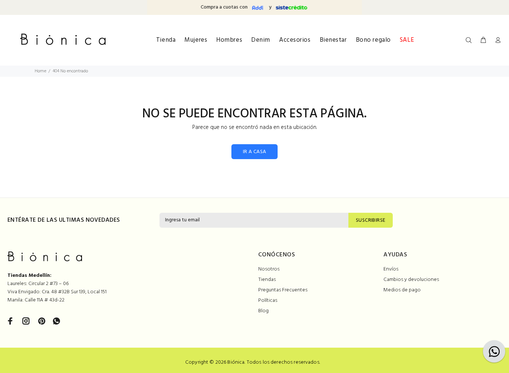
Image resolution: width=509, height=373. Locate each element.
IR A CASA (254, 152)
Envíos (390, 269)
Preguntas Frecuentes (282, 290)
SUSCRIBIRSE (371, 220)
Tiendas (267, 279)
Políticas (267, 300)
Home (40, 71)
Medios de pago (402, 290)
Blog (263, 311)
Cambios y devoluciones (411, 279)
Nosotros (268, 269)
